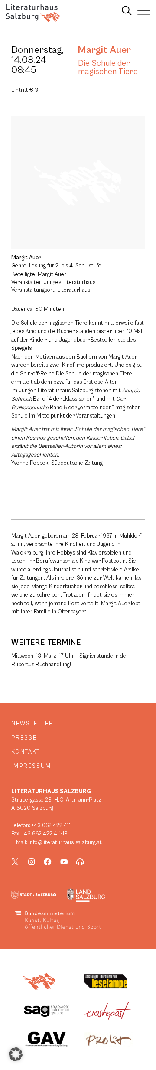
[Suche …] (126, 10)
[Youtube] (64, 862)
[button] (15, 1054)
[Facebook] (48, 862)
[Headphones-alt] (80, 862)
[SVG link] (33, 13)
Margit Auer (104, 49)
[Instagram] (32, 862)
